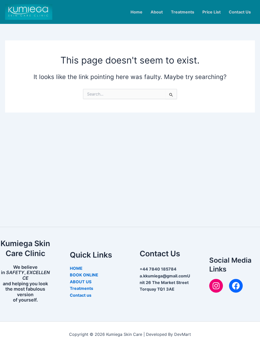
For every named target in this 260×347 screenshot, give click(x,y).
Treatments (182, 11)
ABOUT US (80, 281)
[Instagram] (216, 286)
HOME (76, 268)
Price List (211, 11)
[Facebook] (236, 286)
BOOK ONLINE (84, 274)
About (157, 11)
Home (136, 11)
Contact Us (240, 11)
